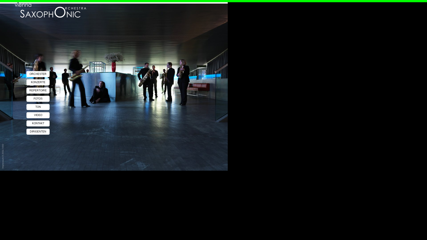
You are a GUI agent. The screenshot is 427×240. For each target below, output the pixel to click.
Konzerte (38, 82)
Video (38, 115)
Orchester (38, 74)
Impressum (3, 162)
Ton (38, 106)
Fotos (38, 98)
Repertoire (38, 90)
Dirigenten (38, 131)
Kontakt (38, 123)
